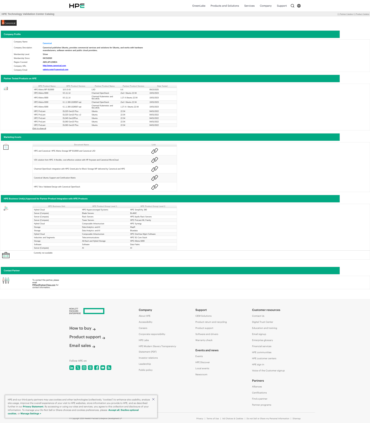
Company (266, 5)
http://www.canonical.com (54, 65)
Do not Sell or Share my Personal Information (268, 418)
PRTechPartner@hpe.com (43, 285)
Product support (85, 336)
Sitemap (297, 418)
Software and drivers (206, 334)
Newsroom (201, 374)
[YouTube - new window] (102, 367)
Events (199, 356)
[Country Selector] (299, 5)
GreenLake (198, 5)
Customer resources (266, 310)
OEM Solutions (203, 315)
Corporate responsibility (152, 334)
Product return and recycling (211, 321)
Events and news (207, 350)
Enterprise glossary (262, 340)
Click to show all (39, 128)
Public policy (145, 369)
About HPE (144, 315)
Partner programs (261, 404)
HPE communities (261, 352)
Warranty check (203, 340)
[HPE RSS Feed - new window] (109, 367)
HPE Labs (144, 340)
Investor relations (148, 357)
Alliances (257, 386)
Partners (258, 380)
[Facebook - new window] (96, 367)
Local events (202, 368)
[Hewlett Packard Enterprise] (76, 5)
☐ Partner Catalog (345, 14)
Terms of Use (213, 418)
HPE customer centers (264, 358)
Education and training (264, 328)
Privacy (199, 418)
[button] (153, 399)
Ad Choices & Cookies (232, 418)
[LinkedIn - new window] (71, 367)
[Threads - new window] (90, 367)
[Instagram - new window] (84, 367)
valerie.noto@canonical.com (55, 69)
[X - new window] (78, 367)
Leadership (145, 363)
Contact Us (258, 315)
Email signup (259, 334)
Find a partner (259, 398)
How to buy (80, 328)
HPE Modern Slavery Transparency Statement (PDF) (157, 349)
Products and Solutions (225, 5)
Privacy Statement (33, 406)
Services (249, 5)
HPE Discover (202, 362)
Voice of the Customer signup (268, 370)
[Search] (292, 5)
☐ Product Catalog (361, 14)
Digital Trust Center (262, 321)
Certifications (259, 392)
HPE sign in (258, 364)
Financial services (261, 346)
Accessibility (145, 321)
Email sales (80, 345)
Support (282, 5)
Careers (143, 328)
